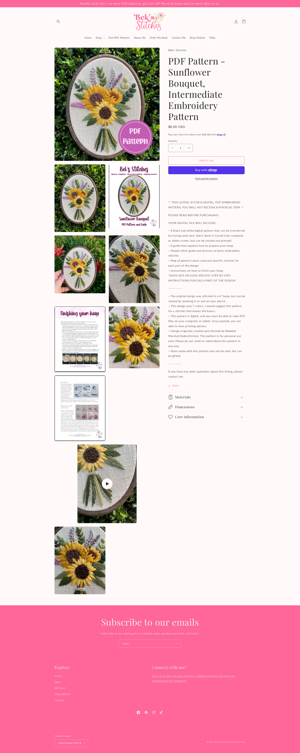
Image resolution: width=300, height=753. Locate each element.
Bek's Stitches (221, 742)
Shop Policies (62, 694)
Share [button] (175, 385)
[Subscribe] (177, 643)
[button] (58, 21)
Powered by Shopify (236, 742)
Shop (57, 682)
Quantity (172, 141)
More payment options (206, 178)
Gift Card (60, 688)
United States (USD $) (69, 743)
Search (58, 675)
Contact (59, 700)
